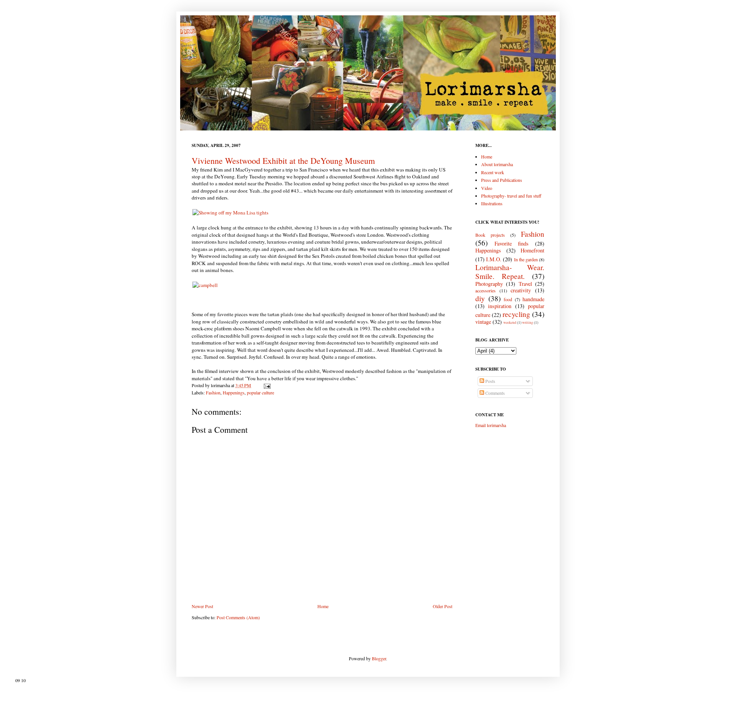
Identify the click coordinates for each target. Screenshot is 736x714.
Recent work (492, 172)
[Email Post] (266, 385)
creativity (521, 290)
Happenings (234, 392)
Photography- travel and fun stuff (511, 196)
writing (527, 322)
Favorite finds (512, 243)
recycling (516, 314)
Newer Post (202, 606)
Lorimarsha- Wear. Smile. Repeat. (509, 271)
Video (486, 188)
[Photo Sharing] (230, 212)
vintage (483, 321)
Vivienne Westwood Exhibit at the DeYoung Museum (283, 160)
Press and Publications (501, 180)
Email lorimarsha (490, 425)
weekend (509, 322)
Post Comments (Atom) (238, 617)
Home (323, 606)
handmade (533, 299)
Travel (525, 283)
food (508, 299)
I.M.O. (493, 259)
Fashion (213, 392)
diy (480, 298)
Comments (494, 393)
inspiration (499, 306)
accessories (485, 290)
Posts (489, 381)
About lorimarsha (497, 164)
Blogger (379, 658)
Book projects (490, 235)
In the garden (526, 259)
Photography (489, 283)
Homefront (532, 250)
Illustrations (492, 203)
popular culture (260, 392)
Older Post (442, 606)
